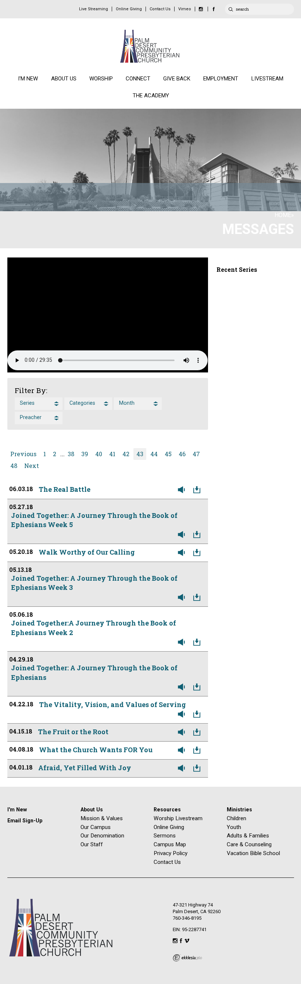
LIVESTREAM (267, 78)
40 (98, 454)
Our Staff (91, 844)
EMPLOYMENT (220, 78)
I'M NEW (28, 78)
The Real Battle (64, 489)
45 (168, 454)
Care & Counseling (249, 844)
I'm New (17, 809)
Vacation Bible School (253, 853)
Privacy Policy (170, 853)
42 (125, 454)
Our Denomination (102, 835)
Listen (183, 490)
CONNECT (138, 78)
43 (139, 454)
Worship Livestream (178, 818)
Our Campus (95, 827)
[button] (38, 403)
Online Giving (129, 9)
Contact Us (160, 9)
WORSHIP (101, 78)
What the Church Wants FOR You (96, 749)
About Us (91, 809)
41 (112, 454)
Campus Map (170, 844)
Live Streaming (93, 9)
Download (198, 490)
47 (196, 454)
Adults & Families (248, 835)
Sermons (165, 835)
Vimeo (184, 9)
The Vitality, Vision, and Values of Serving (112, 704)
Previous (23, 454)
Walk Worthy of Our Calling (87, 552)
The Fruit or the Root (73, 731)
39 (84, 454)
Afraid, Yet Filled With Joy (84, 767)
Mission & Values (101, 818)
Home (283, 215)
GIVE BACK (176, 78)
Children (236, 818)
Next (31, 465)
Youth (234, 827)
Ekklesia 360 (187, 958)
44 (154, 454)
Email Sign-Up (24, 820)
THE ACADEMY (151, 95)
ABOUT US (63, 78)
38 (71, 454)
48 (13, 465)
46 (182, 454)
